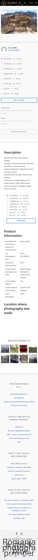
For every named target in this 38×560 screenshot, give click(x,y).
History (22, 110)
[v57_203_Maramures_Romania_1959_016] (5, 359)
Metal (10, 121)
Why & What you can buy (19, 464)
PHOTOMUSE (14, 50)
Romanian (4, 124)
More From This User (18, 131)
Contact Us (19, 427)
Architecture (6, 110)
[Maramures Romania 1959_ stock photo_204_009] (33, 359)
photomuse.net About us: (19, 394)
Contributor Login (19, 518)
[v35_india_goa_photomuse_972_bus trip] (14, 349)
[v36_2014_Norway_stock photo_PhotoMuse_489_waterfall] (33, 349)
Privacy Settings (26, 539)
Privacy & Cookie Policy (19, 405)
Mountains (18, 121)
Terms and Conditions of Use (19, 438)
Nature (25, 121)
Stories (4, 113)
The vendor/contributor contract (19, 514)
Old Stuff (29, 110)
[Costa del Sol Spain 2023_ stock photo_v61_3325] (23, 349)
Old (30, 121)
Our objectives (19, 398)
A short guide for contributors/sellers (19, 504)
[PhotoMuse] (9, 3)
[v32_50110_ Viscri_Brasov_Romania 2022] (23, 359)
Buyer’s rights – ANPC (19, 479)
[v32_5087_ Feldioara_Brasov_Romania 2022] (5, 349)
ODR (19, 442)
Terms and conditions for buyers (19, 471)
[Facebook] (17, 534)
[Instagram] (21, 534)
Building (4, 121)
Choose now (19, 475)
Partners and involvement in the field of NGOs (19, 402)
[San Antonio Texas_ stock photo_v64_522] (14, 359)
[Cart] (36, 3)
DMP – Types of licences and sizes (19, 435)
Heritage (15, 110)
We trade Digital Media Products (19, 431)
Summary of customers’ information (19, 467)
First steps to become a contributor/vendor (19, 500)
